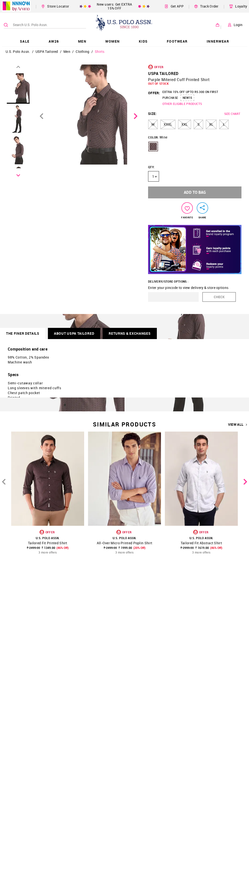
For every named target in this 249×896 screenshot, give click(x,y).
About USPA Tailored (74, 333)
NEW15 (187, 98)
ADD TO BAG (195, 192)
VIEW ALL (235, 424)
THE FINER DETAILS (22, 333)
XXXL (168, 124)
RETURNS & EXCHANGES (130, 333)
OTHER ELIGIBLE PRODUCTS (182, 104)
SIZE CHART (232, 114)
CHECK (219, 297)
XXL (184, 124)
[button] (153, 146)
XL (211, 124)
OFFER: (154, 93)
